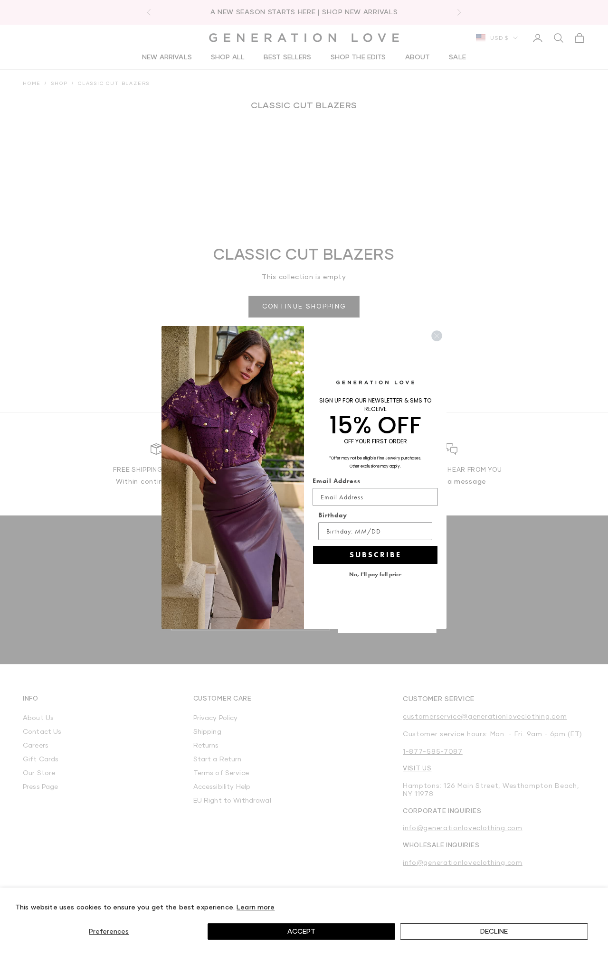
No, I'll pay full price (375, 574)
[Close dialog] (437, 336)
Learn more (256, 907)
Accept (301, 931)
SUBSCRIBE (375, 555)
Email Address (337, 481)
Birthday (332, 515)
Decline (494, 931)
